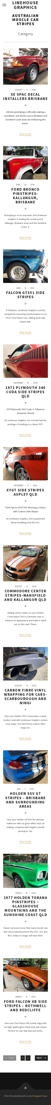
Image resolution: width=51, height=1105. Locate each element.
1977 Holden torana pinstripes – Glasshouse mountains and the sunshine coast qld (25, 906)
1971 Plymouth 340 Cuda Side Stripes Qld (25, 391)
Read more (26, 134)
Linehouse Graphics (25, 5)
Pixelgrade (37, 1096)
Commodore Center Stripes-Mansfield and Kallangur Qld (25, 595)
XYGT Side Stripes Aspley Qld (25, 492)
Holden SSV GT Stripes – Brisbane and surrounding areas (25, 799)
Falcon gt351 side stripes (25, 294)
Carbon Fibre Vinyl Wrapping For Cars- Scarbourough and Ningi (25, 696)
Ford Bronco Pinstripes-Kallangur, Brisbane (25, 195)
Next (39, 1058)
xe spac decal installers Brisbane (25, 96)
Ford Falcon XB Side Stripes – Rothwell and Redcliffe (25, 1005)
